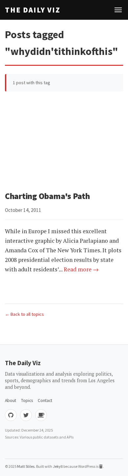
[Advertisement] (64, 142)
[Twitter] (26, 415)
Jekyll (58, 466)
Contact (45, 400)
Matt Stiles (25, 466)
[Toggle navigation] (118, 10)
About (10, 400)
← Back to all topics (24, 314)
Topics (27, 400)
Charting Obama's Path (47, 196)
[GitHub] (11, 415)
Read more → (81, 269)
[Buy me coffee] (41, 415)
